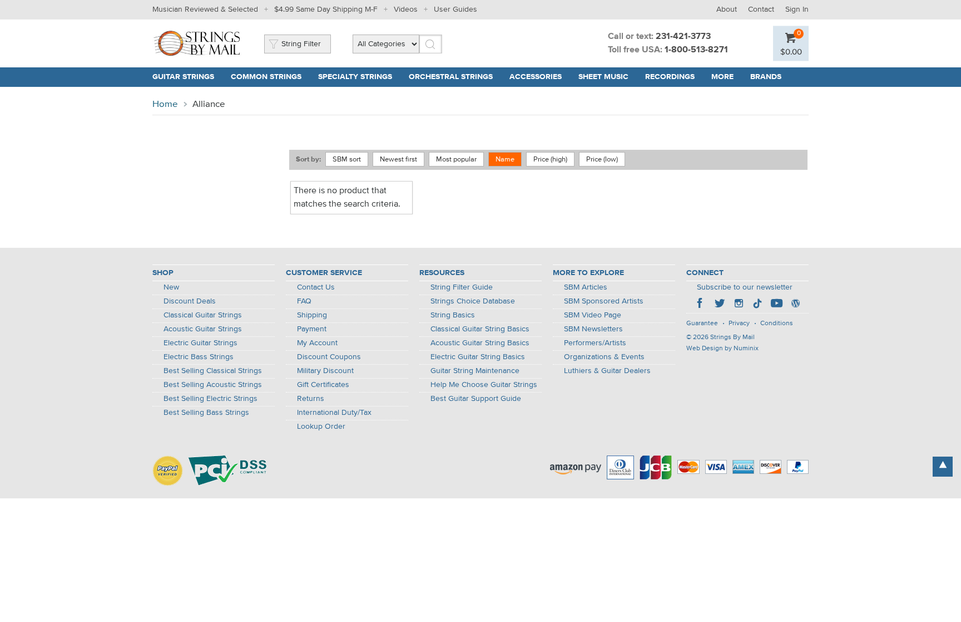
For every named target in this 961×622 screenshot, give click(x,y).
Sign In (797, 9)
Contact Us (316, 287)
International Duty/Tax (334, 413)
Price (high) (550, 159)
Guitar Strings (183, 77)
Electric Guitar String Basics (477, 357)
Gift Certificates (323, 385)
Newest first (398, 159)
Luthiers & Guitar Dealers (607, 371)
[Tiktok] (757, 304)
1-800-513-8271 (696, 50)
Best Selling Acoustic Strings (213, 385)
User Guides (455, 9)
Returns (310, 399)
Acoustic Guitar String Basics (479, 343)
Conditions (776, 323)
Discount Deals (190, 301)
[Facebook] (700, 304)
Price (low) (602, 159)
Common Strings (266, 77)
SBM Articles (585, 287)
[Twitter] (719, 304)
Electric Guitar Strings (200, 343)
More (722, 77)
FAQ (304, 301)
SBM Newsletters (593, 329)
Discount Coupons (329, 357)
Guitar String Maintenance (474, 371)
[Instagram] (738, 304)
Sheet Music (603, 77)
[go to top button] (943, 467)
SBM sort (347, 159)
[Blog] (795, 304)
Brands (765, 77)
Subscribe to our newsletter (744, 287)
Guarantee (702, 323)
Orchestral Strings (451, 77)
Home (165, 104)
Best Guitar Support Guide (475, 399)
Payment (311, 329)
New (171, 287)
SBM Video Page (592, 315)
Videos (406, 9)
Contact (761, 9)
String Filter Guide (461, 287)
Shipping (312, 315)
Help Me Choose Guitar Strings (483, 385)
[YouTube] (776, 304)
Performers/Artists (595, 343)
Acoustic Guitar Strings (203, 329)
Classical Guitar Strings (203, 315)
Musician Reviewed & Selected (205, 9)
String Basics (452, 315)
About (726, 9)
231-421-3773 (683, 36)
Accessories (535, 77)
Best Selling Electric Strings (210, 399)
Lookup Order (321, 426)
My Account (317, 343)
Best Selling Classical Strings (213, 371)
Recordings (670, 77)
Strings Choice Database (472, 301)
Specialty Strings (355, 77)
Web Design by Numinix (722, 348)
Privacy (739, 323)
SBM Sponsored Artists (603, 301)
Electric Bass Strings (199, 357)
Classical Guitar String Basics (479, 329)
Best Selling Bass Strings (206, 413)
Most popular (456, 159)
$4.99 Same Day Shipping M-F (326, 9)
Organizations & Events (604, 357)
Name (505, 159)
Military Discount (325, 371)
